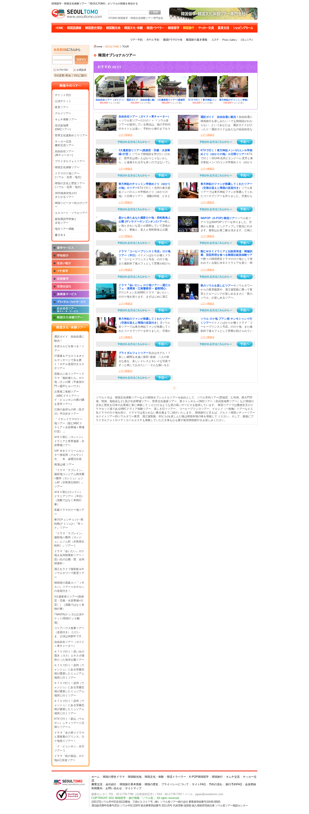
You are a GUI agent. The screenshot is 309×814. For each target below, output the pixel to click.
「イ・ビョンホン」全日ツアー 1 (69, 748)
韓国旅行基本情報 (130, 784)
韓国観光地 (134, 776)
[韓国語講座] (74, 27)
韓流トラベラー (176, 776)
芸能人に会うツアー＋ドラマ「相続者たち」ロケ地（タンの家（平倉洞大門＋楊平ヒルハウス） (69, 380)
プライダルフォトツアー (70, 161)
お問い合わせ (114, 788)
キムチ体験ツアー (66, 119)
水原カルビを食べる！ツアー (69, 348)
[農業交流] (223, 27)
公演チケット (63, 101)
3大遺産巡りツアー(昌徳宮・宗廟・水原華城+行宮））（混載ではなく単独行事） (69, 602)
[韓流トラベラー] (155, 27)
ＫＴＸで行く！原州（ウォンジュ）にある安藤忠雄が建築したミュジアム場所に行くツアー (69, 671)
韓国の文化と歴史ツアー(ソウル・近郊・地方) (70, 185)
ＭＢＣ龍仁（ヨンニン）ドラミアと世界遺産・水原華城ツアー (69, 441)
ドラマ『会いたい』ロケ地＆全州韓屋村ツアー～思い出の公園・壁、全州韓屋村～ (69, 557)
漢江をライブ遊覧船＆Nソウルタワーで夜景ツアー (69, 573)
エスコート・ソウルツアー (71, 212)
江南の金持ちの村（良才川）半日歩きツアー (69, 411)
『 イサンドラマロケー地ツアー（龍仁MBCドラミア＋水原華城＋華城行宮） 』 (69, 425)
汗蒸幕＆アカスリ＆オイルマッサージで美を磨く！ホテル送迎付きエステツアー (69, 362)
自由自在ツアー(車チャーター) (64, 153)
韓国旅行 (217, 776)
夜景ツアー (62, 107)
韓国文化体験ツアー (67, 167)
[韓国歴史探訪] (94, 27)
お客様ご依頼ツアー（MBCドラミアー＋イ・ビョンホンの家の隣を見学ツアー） (69, 398)
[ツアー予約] (137, 41)
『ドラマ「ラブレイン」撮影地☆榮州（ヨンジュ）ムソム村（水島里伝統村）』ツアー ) (69, 539)
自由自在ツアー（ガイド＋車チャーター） (69, 644)
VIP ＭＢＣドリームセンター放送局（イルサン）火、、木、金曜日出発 (69, 455)
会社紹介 (111, 784)
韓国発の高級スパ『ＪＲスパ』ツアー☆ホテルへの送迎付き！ (69, 586)
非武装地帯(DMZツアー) (63, 127)
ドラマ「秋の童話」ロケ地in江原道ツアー (69, 758)
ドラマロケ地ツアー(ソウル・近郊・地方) (68, 175)
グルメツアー (63, 113)
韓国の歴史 (151, 784)
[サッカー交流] (206, 27)
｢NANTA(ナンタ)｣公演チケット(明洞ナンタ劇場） (69, 618)
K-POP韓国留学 (199, 776)
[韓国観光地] (113, 27)
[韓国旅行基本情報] (197, 41)
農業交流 (96, 784)
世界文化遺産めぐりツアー (71, 135)
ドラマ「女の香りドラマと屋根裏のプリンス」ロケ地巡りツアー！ (69, 736)
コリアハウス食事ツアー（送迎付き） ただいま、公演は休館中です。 (69, 632)
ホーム (95, 776)
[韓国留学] (174, 27)
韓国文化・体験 (154, 776)
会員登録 (250, 784)
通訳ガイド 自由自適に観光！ (69, 338)
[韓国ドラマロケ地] (173, 41)
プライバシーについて (175, 784)
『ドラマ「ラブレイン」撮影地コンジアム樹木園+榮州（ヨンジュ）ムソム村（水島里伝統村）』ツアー (69, 478)
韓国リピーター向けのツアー (71, 204)
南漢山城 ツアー (64, 464)
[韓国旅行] (189, 27)
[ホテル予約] (153, 41)
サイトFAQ (199, 784)
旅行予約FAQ (234, 784)
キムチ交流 (233, 776)
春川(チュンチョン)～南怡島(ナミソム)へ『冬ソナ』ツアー (68, 523)
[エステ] (215, 41)
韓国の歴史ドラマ (114, 776)
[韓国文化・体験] (134, 27)
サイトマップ (133, 788)
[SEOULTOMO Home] (60, 27)
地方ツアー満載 (64, 228)
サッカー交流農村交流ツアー (64, 143)
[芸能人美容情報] (242, 27)
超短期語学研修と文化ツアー (66, 220)
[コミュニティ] (246, 41)
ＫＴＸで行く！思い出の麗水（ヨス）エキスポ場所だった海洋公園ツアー (69, 655)
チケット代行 (63, 95)
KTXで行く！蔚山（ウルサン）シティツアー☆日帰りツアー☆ (69, 723)
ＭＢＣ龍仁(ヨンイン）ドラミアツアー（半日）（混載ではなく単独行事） (69, 498)
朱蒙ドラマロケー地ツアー (69, 512)
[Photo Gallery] (230, 41)
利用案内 (96, 788)
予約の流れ (215, 784)
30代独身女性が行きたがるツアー (66, 195)
